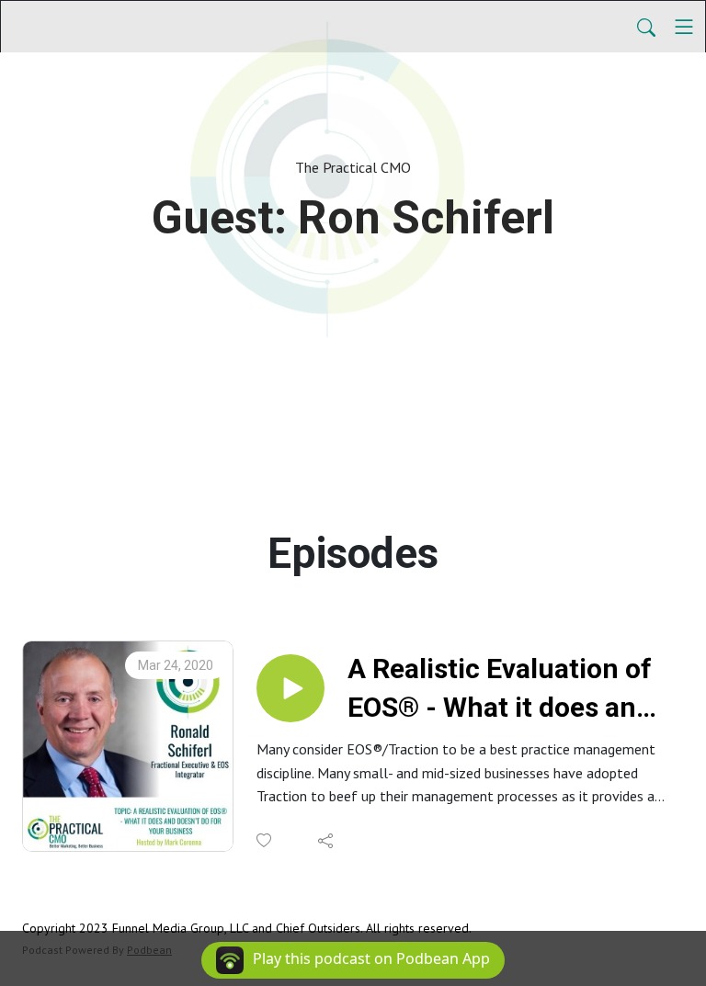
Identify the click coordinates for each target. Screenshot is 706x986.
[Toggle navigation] (684, 26)
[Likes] (265, 840)
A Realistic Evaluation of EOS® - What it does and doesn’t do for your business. (499, 689)
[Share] (326, 841)
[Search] (646, 26)
